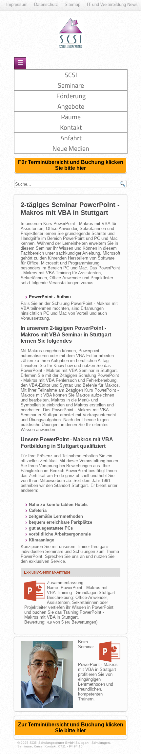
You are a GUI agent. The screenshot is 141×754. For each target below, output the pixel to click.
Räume (71, 117)
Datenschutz (46, 4)
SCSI (71, 75)
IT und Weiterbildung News (112, 4)
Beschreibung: (61, 597)
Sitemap (72, 4)
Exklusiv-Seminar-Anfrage (47, 572)
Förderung (71, 96)
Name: (54, 587)
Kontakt (71, 127)
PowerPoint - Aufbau (50, 296)
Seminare (71, 85)
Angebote (70, 106)
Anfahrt (71, 138)
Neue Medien (70, 148)
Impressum (17, 4)
